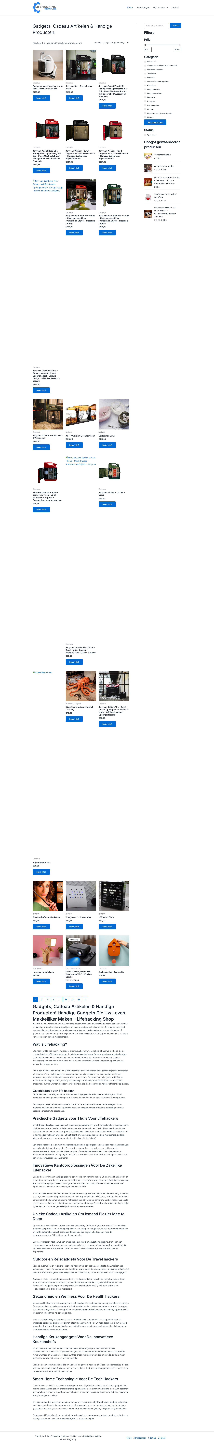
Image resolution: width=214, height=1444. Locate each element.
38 (79, 999)
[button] (166, 7)
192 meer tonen (155, 122)
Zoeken (175, 25)
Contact (175, 7)
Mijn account (159, 7)
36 (66, 999)
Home (130, 7)
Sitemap (152, 1438)
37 (72, 999)
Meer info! (41, 98)
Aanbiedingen (143, 7)
